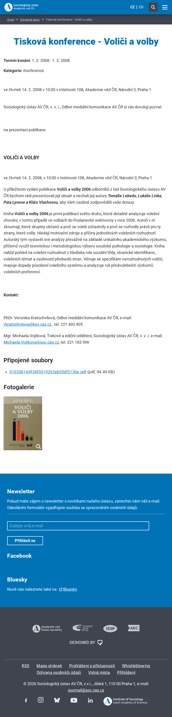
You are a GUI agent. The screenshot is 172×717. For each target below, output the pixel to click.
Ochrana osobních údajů (59, 672)
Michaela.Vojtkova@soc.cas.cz (31, 342)
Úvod (10, 19)
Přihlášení (126, 672)
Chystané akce (30, 19)
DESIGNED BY (83, 642)
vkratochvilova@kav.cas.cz (28, 324)
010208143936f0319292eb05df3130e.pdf (47, 371)
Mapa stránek (49, 665)
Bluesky (70, 589)
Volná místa (99, 672)
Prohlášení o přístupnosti (92, 665)
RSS (25, 665)
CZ (132, 7)
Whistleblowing (136, 665)
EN (141, 7)
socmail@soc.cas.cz (86, 690)
